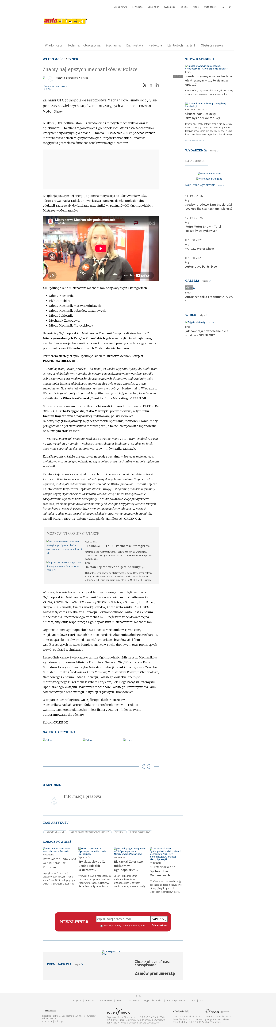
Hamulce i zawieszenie (196, 109)
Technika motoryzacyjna (84, 45)
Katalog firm (153, 7)
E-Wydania (137, 7)
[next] (149, 766)
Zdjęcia (184, 7)
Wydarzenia (169, 7)
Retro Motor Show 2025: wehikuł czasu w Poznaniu (59, 863)
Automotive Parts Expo (201, 266)
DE (201, 1000)
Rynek (73, 59)
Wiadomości (53, 45)
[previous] (144, 766)
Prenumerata (106, 1000)
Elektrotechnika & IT (181, 45)
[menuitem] (120, 7)
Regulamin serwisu (153, 1000)
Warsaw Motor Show (199, 248)
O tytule (77, 1000)
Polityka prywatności (177, 1000)
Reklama (90, 1000)
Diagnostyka (134, 45)
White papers (210, 7)
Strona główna (120, 7)
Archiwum (134, 1000)
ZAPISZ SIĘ (159, 919)
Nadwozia (155, 45)
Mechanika (113, 45)
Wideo (196, 7)
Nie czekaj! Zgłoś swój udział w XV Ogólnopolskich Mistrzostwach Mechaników (128, 870)
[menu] (138, 7)
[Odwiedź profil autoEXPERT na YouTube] (140, 996)
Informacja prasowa (55, 86)
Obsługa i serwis (212, 45)
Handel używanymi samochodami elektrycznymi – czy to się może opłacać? (208, 80)
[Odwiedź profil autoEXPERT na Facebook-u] (136, 996)
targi (187, 200)
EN (193, 1000)
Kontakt (120, 1000)
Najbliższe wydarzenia (204, 185)
